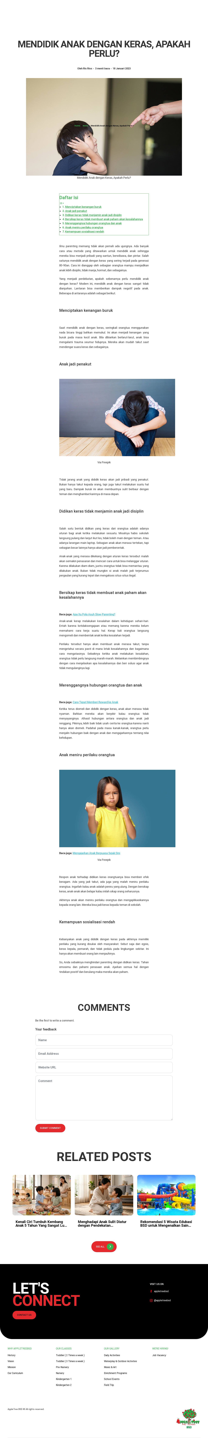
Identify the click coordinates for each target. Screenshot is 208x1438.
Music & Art (110, 1367)
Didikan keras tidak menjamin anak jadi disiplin (93, 215)
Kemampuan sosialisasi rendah (84, 231)
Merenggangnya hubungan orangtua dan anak (93, 223)
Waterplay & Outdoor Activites (120, 1361)
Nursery (60, 1373)
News (85, 126)
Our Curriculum (15, 1373)
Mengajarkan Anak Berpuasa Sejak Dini (96, 853)
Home (77, 126)
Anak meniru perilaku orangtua (84, 227)
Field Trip (109, 1385)
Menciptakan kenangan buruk (83, 206)
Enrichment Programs (115, 1373)
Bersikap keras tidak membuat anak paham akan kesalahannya (104, 219)
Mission (12, 1367)
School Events (112, 1379)
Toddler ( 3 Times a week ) (70, 1361)
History (11, 1355)
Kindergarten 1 (64, 1379)
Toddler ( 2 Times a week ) (70, 1355)
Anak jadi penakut (76, 211)
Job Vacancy (159, 1355)
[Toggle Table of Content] (61, 203)
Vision (11, 1361)
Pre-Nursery (62, 1367)
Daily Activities (112, 1355)
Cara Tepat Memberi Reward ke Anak (95, 702)
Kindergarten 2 (64, 1385)
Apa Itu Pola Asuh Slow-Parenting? (94, 614)
